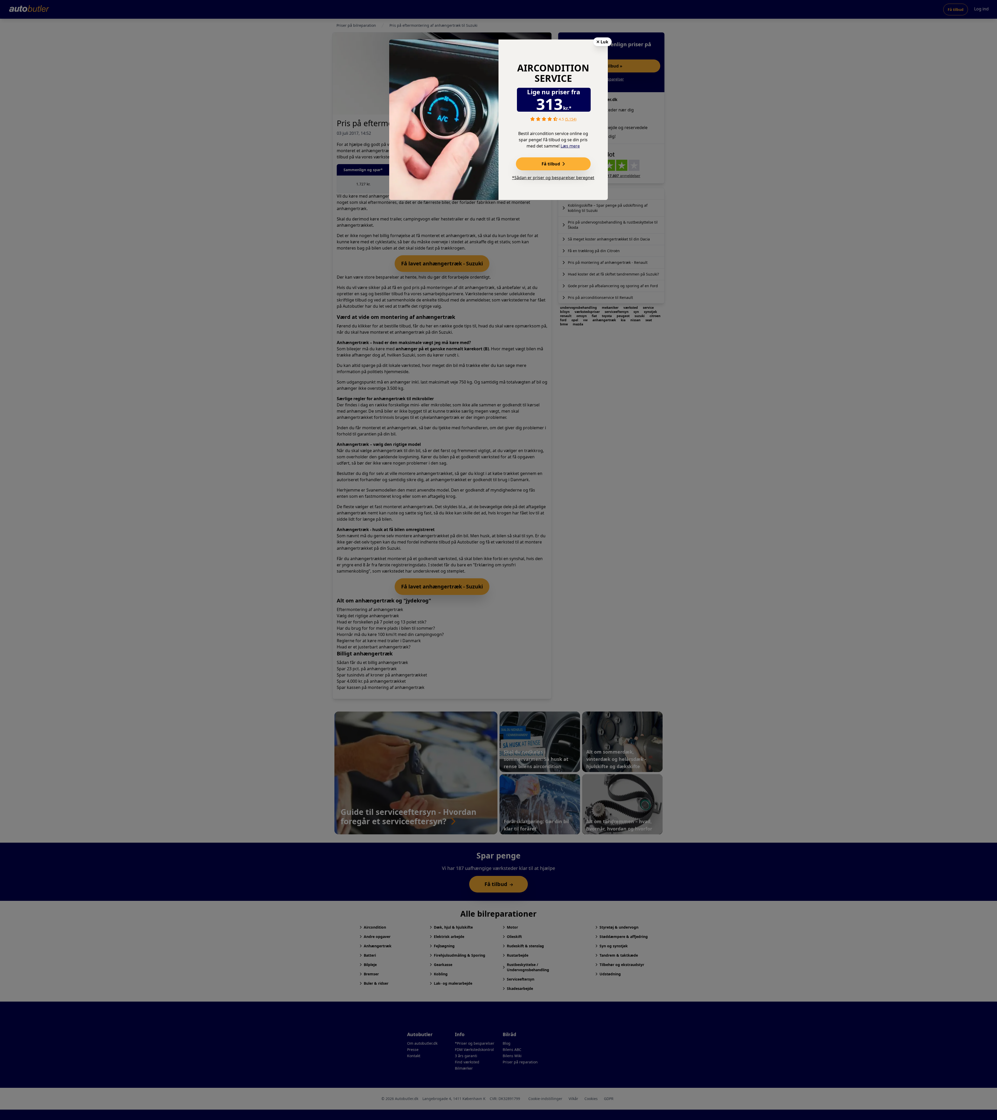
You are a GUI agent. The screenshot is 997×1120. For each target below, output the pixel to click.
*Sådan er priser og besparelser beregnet (553, 177)
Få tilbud (551, 164)
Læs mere (570, 146)
